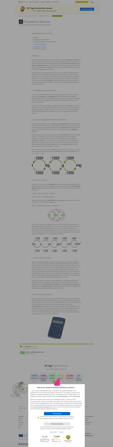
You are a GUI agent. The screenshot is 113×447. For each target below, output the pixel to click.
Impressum (61, 431)
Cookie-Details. (76, 396)
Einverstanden (57, 413)
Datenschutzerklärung (63, 396)
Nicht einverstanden (57, 424)
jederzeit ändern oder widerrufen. (42, 407)
